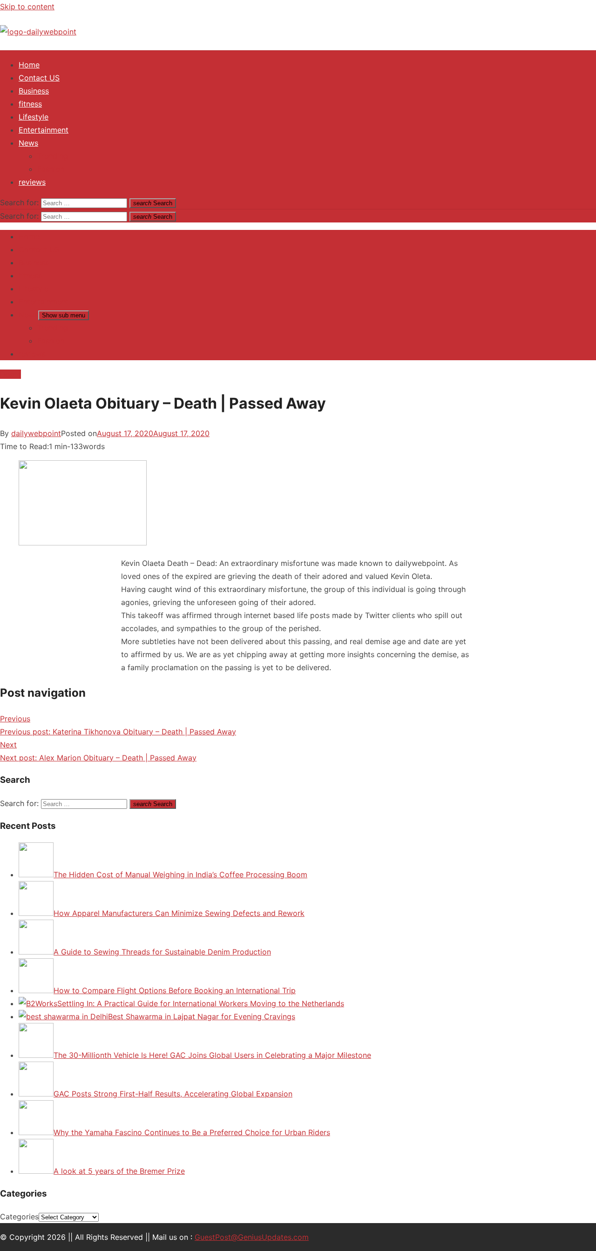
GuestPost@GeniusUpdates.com (252, 1237)
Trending (52, 156)
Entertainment (43, 130)
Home (29, 64)
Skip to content (27, 6)
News (28, 143)
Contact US (39, 77)
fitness (30, 103)
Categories (19, 1216)
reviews (32, 182)
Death (10, 374)
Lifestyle (33, 116)
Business (34, 90)
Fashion (50, 169)
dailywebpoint (36, 433)
